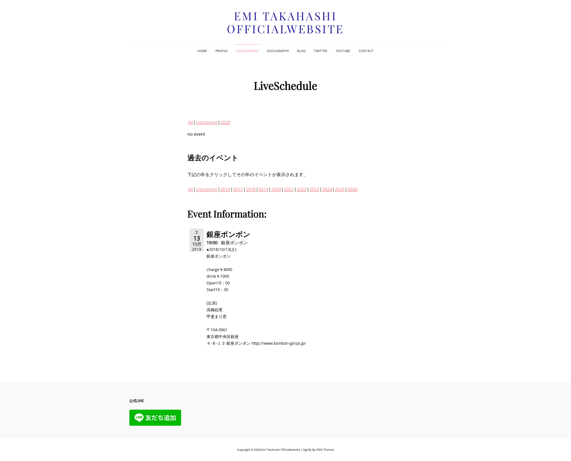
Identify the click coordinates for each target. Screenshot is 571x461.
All (190, 122)
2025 (340, 189)
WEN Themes (325, 450)
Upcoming (206, 122)
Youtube (343, 51)
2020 (276, 189)
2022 (301, 189)
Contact (366, 51)
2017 (238, 189)
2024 (327, 189)
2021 (289, 189)
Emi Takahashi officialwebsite (285, 22)
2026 (225, 122)
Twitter (320, 51)
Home (202, 51)
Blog (301, 51)
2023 (314, 189)
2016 (225, 189)
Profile (221, 51)
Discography (278, 51)
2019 (263, 189)
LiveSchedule (247, 51)
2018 (251, 189)
